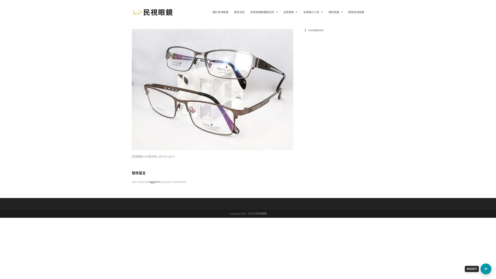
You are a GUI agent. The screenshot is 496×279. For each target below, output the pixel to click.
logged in (155, 182)
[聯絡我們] (485, 269)
